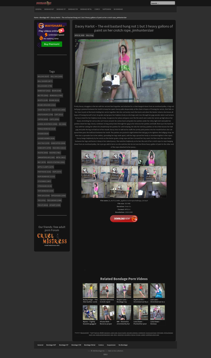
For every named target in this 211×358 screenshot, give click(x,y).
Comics (97, 9)
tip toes (138, 335)
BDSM (102, 333)
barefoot (44, 91)
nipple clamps (46, 167)
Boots (43, 100)
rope (111, 335)
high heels (160, 333)
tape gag (44, 195)
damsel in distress (132, 333)
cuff (58, 114)
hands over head (151, 333)
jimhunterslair (168, 333)
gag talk (43, 143)
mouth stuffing (56, 162)
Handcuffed (58, 143)
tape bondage (45, 191)
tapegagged (58, 195)
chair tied (44, 110)
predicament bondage (103, 335)
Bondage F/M (73, 9)
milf (42, 162)
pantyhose (44, 172)
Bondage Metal (86, 9)
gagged (43, 133)
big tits (43, 95)
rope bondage (46, 176)
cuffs (54, 119)
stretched (121, 335)
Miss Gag (89, 35)
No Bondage (118, 9)
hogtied (55, 153)
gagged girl (141, 333)
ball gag (97, 333)
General (38, 9)
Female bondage (46, 129)
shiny (115, 335)
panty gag (92, 335)
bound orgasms (46, 105)
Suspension (107, 9)
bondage (107, 333)
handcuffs (44, 148)
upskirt (143, 335)
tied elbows (54, 200)
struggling (127, 335)
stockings (44, 181)
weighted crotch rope (152, 335)
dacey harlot (122, 333)
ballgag (43, 76)
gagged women (46, 138)
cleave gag (58, 110)
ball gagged (45, 81)
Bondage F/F (61, 9)
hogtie (43, 153)
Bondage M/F (49, 9)
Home (36, 17)
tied (42, 200)
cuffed (43, 119)
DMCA (105, 354)
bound (54, 100)
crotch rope (113, 333)
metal (60, 157)
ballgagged (45, 86)
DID (62, 124)
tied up (133, 335)
